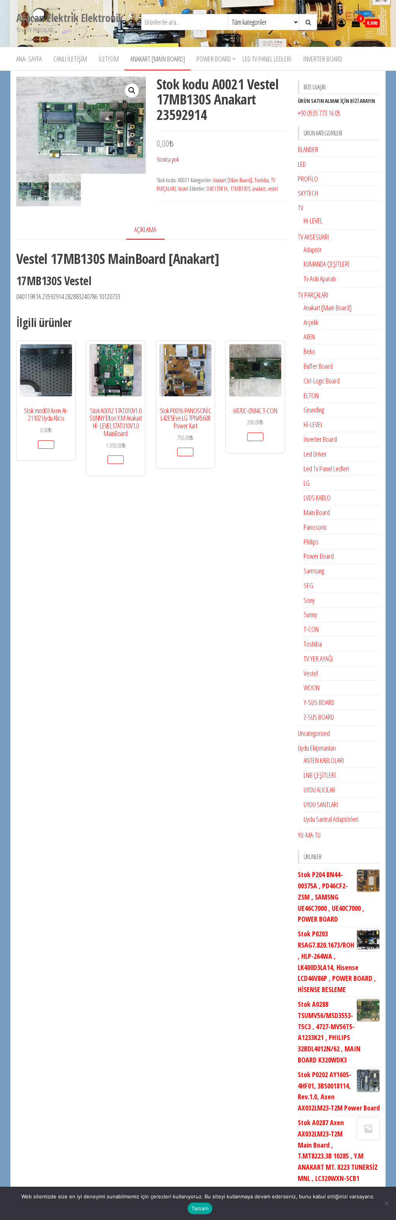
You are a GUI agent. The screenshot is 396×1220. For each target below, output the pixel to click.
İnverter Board (322, 58)
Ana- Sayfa (29, 58)
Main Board (317, 512)
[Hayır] (386, 1203)
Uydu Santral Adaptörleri (331, 819)
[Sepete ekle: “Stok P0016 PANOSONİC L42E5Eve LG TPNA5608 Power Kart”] (185, 452)
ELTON (311, 395)
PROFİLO (308, 178)
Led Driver (315, 454)
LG (307, 483)
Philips (311, 541)
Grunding (314, 409)
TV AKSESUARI (313, 236)
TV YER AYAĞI (318, 658)
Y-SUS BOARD (319, 702)
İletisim (109, 58)
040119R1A (217, 188)
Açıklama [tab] (145, 229)
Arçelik (311, 322)
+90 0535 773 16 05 (319, 113)
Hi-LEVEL (313, 220)
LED (302, 164)
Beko (309, 351)
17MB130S (240, 188)
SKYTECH (308, 193)
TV (300, 207)
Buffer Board (318, 366)
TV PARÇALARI (313, 294)
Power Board (213, 58)
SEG (308, 585)
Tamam (199, 1208)
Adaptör (313, 249)
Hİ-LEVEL (313, 424)
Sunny (310, 614)
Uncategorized (314, 733)
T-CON (311, 629)
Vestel (183, 188)
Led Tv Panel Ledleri (267, 58)
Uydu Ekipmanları (317, 748)
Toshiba (261, 180)
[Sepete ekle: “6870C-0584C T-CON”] (255, 437)
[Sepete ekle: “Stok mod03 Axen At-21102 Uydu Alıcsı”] (46, 444)
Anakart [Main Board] (157, 58)
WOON (311, 687)
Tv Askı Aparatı (320, 278)
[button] (132, 91)
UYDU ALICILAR (319, 789)
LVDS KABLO (317, 497)
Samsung (314, 570)
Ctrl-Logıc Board (322, 380)
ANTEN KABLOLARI (324, 760)
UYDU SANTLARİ (321, 804)
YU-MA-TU (309, 835)
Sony (309, 600)
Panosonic (315, 527)
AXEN (309, 336)
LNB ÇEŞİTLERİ (320, 775)
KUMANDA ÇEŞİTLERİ (327, 264)
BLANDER (308, 149)
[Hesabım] (341, 22)
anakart (259, 188)
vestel (273, 188)
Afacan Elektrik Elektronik (69, 17)
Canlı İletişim (70, 58)
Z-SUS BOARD (319, 717)
